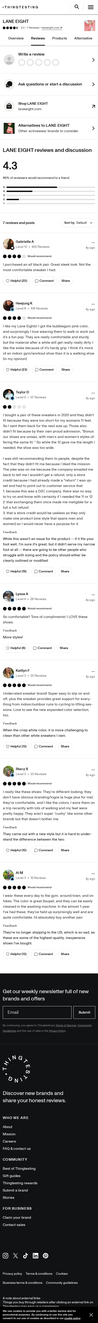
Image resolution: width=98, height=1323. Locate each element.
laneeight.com (50, 28)
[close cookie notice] (91, 1315)
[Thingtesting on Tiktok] (25, 1256)
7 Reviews (33, 28)
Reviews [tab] (38, 38)
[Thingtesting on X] (15, 1256)
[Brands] (21, 7)
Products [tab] (59, 38)
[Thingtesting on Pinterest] (45, 1256)
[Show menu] (90, 7)
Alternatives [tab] (84, 38)
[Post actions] (93, 242)
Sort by (75, 223)
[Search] (77, 7)
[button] (26, 243)
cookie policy (72, 1318)
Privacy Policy (57, 1031)
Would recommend (40, 256)
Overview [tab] (16, 38)
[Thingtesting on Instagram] (5, 1256)
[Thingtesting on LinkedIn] (35, 1256)
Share (66, 281)
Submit (84, 1012)
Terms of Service (66, 1025)
